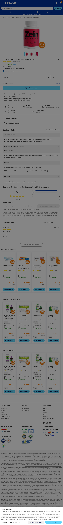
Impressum (4, 522)
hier (20, 517)
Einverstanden (53, 522)
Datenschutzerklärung (15, 522)
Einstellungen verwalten (36, 522)
